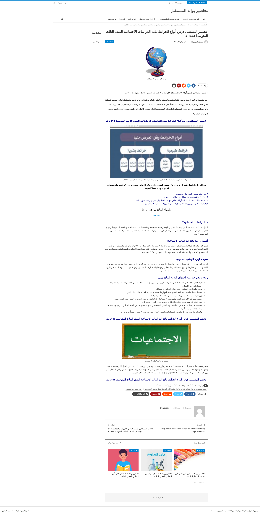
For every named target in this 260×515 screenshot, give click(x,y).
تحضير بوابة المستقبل (177, 3)
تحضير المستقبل (162, 385)
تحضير (172, 385)
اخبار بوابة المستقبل (146, 19)
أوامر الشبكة (20, 511)
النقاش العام (132, 19)
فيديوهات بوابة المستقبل (168, 19)
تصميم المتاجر (7, 511)
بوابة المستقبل (197, 385)
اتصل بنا (122, 19)
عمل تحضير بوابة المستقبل (134, 389)
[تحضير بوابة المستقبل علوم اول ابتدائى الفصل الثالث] (156, 460)
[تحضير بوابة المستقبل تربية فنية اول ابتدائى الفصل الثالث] (189, 460)
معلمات (215, 511)
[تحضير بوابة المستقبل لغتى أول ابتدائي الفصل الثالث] (123, 460)
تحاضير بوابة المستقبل (189, 10)
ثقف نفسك (110, 19)
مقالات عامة (109, 41)
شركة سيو (96, 42)
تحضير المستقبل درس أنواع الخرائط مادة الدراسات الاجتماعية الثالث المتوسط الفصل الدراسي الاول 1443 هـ (176, 389)
